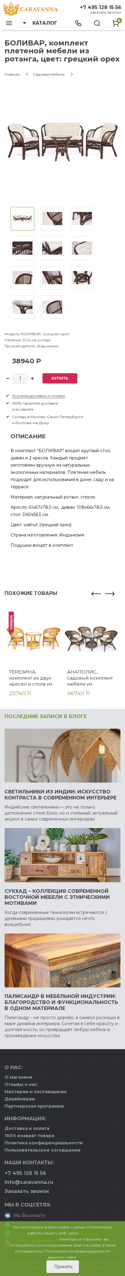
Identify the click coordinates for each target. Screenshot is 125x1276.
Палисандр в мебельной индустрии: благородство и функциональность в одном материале (61, 1002)
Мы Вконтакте (29, 1215)
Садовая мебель (49, 74)
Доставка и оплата (27, 1128)
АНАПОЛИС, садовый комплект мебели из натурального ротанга (90, 678)
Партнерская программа (34, 1106)
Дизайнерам (20, 1099)
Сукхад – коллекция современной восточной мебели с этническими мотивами (57, 897)
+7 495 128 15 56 (100, 7)
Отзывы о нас (21, 1084)
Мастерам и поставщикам (35, 1092)
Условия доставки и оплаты (38, 395)
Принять (63, 1266)
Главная (12, 74)
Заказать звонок (105, 12)
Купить (60, 378)
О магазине (18, 1077)
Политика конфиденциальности (44, 1143)
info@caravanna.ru (29, 1182)
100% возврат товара (29, 1136)
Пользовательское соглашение (43, 1150)
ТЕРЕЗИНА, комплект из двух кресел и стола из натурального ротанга (30, 678)
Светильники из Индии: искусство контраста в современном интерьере (61, 795)
